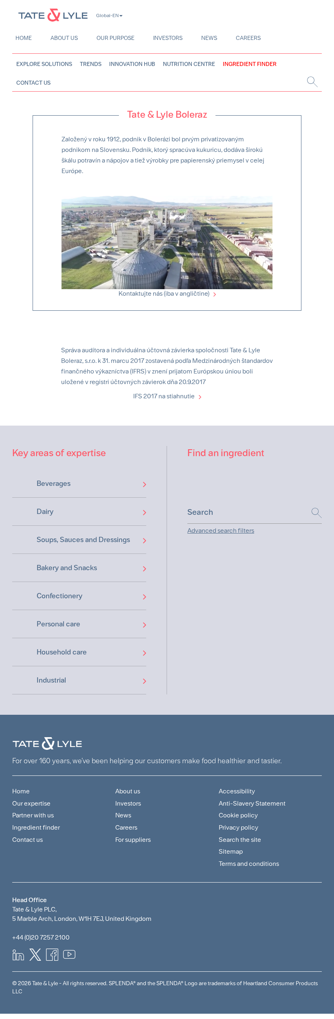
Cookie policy (238, 815)
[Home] (53, 14)
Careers (248, 38)
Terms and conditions (249, 863)
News (209, 38)
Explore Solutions (44, 64)
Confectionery (59, 595)
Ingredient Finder (250, 64)
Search (312, 513)
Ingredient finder (36, 827)
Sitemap (231, 851)
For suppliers (133, 839)
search (311, 81)
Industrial (51, 680)
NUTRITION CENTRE (189, 64)
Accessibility (237, 791)
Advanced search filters (220, 530)
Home (23, 38)
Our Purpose (115, 38)
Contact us (27, 839)
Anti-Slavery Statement (252, 803)
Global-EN (107, 15)
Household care (62, 652)
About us (64, 38)
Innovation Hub (132, 64)
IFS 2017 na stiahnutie (164, 396)
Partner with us (33, 815)
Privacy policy (238, 827)
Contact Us (33, 82)
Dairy (45, 511)
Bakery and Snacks (67, 567)
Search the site (240, 839)
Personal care (58, 623)
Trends (90, 64)
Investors (167, 38)
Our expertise (31, 803)
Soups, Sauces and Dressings (83, 539)
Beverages (53, 483)
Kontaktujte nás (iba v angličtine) (164, 293)
